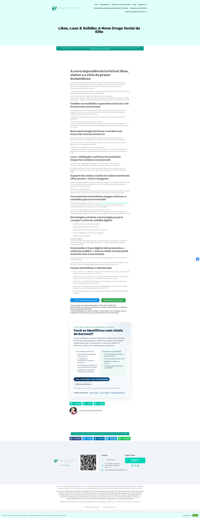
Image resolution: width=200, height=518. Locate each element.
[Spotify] (138, 466)
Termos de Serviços (109, 507)
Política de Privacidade (92, 507)
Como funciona (94, 393)
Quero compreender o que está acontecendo (91, 379)
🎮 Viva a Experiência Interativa (85, 300)
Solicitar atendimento (83, 384)
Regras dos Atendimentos (138, 8)
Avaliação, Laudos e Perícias (120, 4)
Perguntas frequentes (118, 393)
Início (96, 4)
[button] (76, 403)
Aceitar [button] (195, 515)
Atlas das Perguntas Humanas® (135, 11)
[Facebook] (132, 466)
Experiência (142, 4)
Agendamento (105, 4)
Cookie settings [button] (186, 515)
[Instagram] (135, 466)
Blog (134, 4)
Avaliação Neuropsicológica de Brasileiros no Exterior (111, 8)
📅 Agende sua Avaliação (113, 300)
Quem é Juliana (105, 393)
